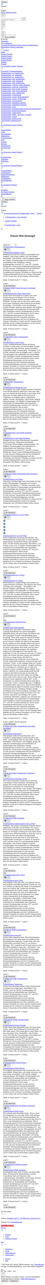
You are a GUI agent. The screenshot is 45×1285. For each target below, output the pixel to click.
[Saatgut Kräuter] (2, 163)
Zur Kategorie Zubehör (9, 185)
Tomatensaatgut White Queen (13, 1111)
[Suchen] (24, 19)
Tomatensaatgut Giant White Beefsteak (16, 438)
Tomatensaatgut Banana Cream (14, 252)
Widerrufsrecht (10, 1253)
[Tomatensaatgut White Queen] (19, 1106)
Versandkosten (39, 1264)
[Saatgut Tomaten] (2, 123)
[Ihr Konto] (3, 33)
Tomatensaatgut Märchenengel (13, 628)
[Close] (2, 1283)
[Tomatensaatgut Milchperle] (22, 728)
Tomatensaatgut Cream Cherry (13, 342)
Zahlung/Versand (11, 1238)
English (3, 10)
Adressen (24, 45)
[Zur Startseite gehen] (8, 12)
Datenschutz (9, 1255)
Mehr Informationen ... (29, 1279)
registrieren (8, 43)
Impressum (9, 1249)
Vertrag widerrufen (16, 47)
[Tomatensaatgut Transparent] (15, 979)
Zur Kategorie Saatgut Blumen (11, 165)
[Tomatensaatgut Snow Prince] (14, 875)
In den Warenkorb (9, 286)
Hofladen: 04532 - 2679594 (16, 1218)
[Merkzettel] (2, 30)
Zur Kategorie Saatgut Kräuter (11, 152)
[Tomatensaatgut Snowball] (14, 930)
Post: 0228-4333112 (34, 1218)
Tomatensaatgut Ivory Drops (13, 581)
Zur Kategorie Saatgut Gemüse (12, 125)
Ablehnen (5, 1281)
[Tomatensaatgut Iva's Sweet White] (16, 515)
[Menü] (3, 15)
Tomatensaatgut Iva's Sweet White (15, 536)
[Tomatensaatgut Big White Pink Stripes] (19, 288)
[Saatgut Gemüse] (2, 150)
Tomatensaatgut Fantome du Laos (14, 387)
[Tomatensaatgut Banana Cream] (14, 247)
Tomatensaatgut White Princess (14, 1068)
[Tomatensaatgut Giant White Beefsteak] (17, 433)
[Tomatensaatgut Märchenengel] (14, 622)
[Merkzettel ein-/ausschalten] (6, 250)
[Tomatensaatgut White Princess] (14, 1063)
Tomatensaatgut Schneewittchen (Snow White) (19, 824)
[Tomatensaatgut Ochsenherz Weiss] (19, 773)
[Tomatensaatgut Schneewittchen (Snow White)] (13, 818)
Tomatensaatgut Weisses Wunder (14, 1025)
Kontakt (8, 1235)
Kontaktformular (16, 1222)
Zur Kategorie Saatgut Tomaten (12, 66)
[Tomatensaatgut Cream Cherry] (15, 337)
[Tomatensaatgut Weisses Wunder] (16, 1020)
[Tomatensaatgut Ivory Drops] (13, 575)
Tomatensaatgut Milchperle (12, 734)
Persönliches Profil (14, 45)
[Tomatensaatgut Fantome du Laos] (13, 382)
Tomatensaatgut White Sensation (14, 1170)
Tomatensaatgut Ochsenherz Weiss (15, 779)
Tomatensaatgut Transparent (12, 984)
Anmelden (4, 41)
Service (3, 1228)
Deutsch (4, 6)
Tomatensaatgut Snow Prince (13, 880)
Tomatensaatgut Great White (13, 479)
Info (2, 1242)
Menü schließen (10, 37)
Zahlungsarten (33, 45)
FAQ (7, 1237)
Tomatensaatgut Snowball (12, 935)
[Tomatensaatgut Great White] (20, 474)
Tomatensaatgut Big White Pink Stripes (16, 293)
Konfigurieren (14, 1281)
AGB (7, 1251)
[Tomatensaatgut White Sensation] (15, 1164)
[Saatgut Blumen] (2, 183)
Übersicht (4, 45)
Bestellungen (5, 47)
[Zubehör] (2, 196)
